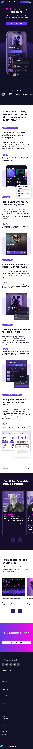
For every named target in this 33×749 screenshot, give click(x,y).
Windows (5, 695)
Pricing (4, 682)
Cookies (4, 734)
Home (3, 676)
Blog (3, 716)
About (4, 679)
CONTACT (5, 719)
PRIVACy (4, 731)
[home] (8, 2)
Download (24, 2)
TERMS (4, 737)
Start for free (16, 23)
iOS (3, 700)
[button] (30, 2)
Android (5, 703)
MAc (3, 698)
